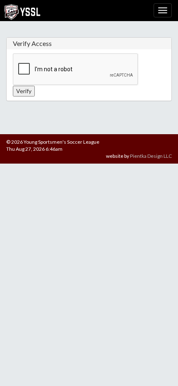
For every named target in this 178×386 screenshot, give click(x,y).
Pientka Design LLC (151, 156)
